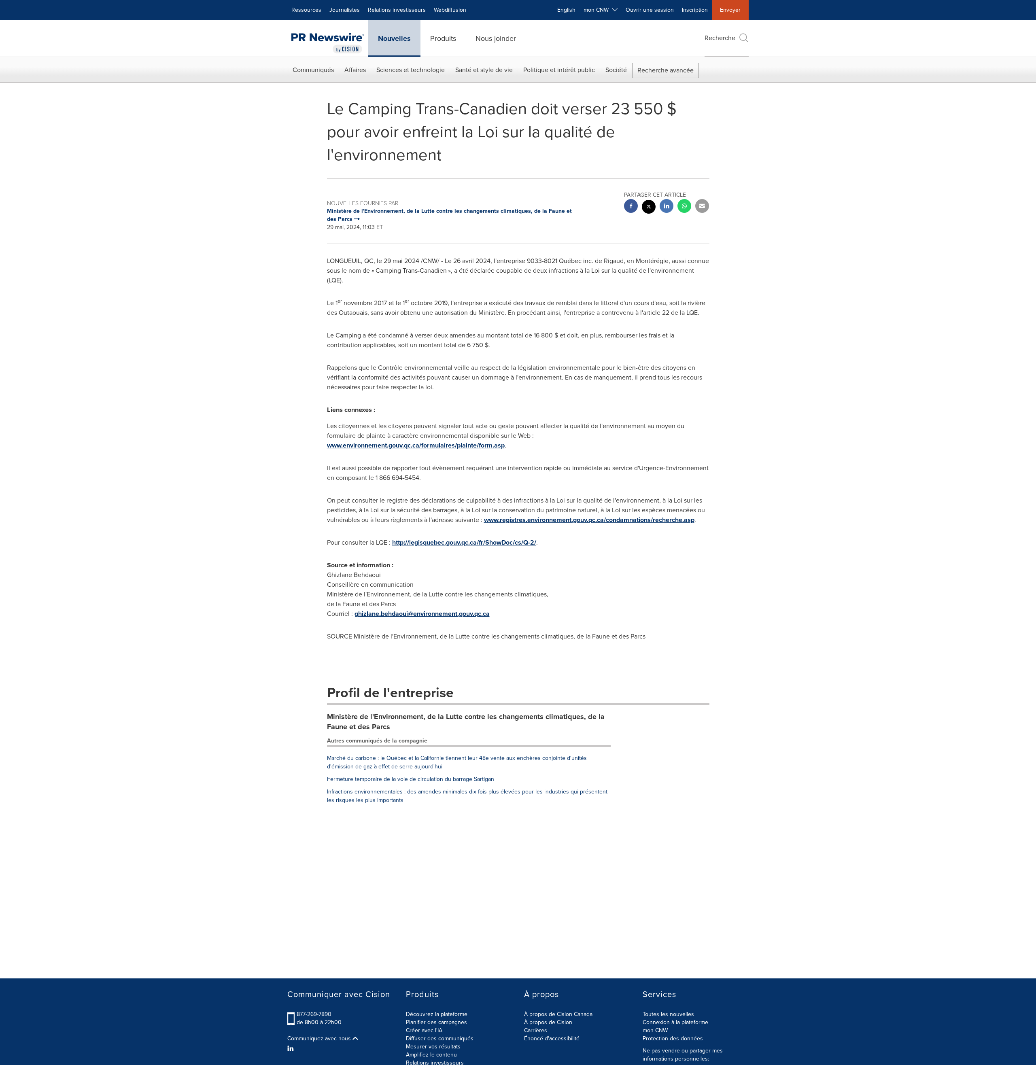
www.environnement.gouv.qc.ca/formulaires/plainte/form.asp (416, 445)
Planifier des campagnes (436, 1022)
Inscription (695, 10)
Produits (443, 38)
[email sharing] (702, 207)
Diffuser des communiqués (439, 1038)
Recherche (720, 37)
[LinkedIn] (291, 1049)
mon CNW (655, 1030)
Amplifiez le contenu (431, 1054)
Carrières (535, 1030)
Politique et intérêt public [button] (559, 69)
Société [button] (616, 69)
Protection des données (673, 1038)
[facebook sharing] (631, 207)
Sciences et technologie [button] (410, 69)
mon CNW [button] (598, 10)
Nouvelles (394, 38)
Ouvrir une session (650, 10)
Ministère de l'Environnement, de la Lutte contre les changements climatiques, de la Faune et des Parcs (466, 721)
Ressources (306, 10)
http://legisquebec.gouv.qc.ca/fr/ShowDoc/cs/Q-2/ (464, 542)
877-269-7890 (314, 1014)
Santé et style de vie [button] (484, 69)
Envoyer (730, 10)
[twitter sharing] (649, 208)
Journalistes (344, 10)
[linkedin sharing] (666, 207)
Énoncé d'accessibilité (552, 1038)
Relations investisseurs (397, 10)
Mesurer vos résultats (433, 1046)
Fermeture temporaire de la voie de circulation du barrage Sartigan (410, 779)
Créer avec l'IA (424, 1030)
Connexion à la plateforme (675, 1022)
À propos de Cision (548, 1022)
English (566, 10)
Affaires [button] (355, 69)
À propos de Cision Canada (558, 1014)
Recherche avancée (665, 70)
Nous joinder (496, 38)
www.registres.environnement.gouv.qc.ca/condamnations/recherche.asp (589, 519)
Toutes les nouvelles (668, 1014)
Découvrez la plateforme (436, 1014)
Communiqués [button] (313, 69)
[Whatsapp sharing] (684, 207)
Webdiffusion (450, 10)
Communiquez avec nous (319, 1039)
